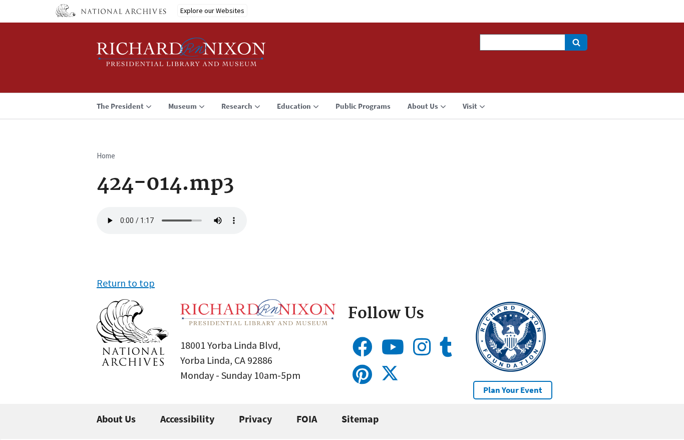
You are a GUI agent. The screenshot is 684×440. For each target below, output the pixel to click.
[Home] (181, 56)
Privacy (255, 418)
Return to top (126, 283)
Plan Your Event (512, 389)
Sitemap (360, 418)
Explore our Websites (212, 10)
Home (106, 155)
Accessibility (187, 418)
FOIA (306, 418)
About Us (116, 418)
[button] (132, 362)
